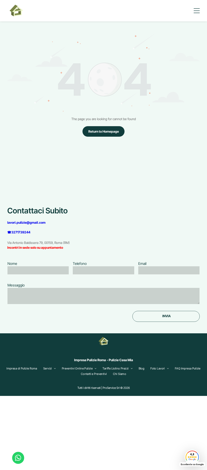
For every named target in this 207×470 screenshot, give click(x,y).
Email (142, 263)
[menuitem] (21, 368)
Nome (12, 263)
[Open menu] (197, 11)
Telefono (80, 263)
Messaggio (16, 285)
